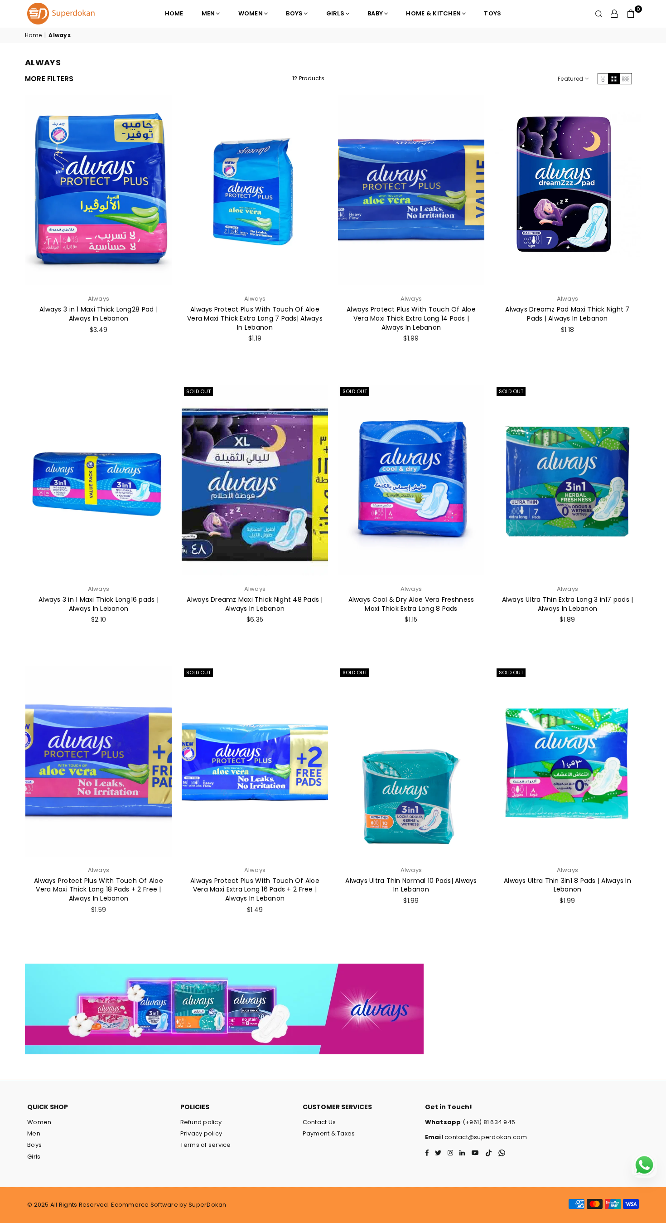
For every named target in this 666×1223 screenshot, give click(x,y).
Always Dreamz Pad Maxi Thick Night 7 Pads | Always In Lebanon (567, 314)
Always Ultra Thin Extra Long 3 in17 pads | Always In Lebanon (567, 604)
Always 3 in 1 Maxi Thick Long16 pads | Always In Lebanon (99, 604)
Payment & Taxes (329, 1133)
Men (208, 13)
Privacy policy (201, 1133)
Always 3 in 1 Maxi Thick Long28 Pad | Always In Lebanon (98, 314)
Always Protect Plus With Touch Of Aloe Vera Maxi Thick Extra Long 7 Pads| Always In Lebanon (255, 318)
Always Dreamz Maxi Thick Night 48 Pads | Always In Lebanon (255, 604)
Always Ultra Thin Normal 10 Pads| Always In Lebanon (411, 885)
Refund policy (201, 1122)
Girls (335, 13)
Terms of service (205, 1144)
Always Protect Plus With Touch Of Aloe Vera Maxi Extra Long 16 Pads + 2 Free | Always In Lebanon (254, 889)
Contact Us (319, 1122)
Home (174, 13)
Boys (294, 13)
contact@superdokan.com (485, 1137)
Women (250, 13)
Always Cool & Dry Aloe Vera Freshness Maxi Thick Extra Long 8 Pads (411, 604)
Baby (375, 13)
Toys (492, 13)
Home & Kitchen (433, 13)
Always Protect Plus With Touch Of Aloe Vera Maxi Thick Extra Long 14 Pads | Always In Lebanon (411, 318)
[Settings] (614, 13)
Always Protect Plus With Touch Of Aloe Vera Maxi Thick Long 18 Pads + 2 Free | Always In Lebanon (98, 889)
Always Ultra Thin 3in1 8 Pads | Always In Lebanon (567, 885)
